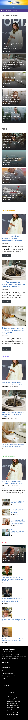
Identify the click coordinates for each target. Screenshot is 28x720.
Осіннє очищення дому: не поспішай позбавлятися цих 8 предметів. (12, 81)
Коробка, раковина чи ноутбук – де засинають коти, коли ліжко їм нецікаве (13, 64)
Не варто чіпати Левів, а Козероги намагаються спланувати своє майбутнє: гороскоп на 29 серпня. (12, 98)
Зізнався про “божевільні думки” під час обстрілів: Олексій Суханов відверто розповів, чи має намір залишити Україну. (13, 600)
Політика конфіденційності (8, 673)
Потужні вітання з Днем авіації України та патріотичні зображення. (12, 160)
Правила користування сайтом (9, 676)
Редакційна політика (6, 681)
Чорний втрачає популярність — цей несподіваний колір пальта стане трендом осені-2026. (12, 579)
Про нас (4, 678)
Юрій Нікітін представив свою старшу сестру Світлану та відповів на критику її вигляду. (13, 620)
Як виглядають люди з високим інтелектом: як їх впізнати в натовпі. (13, 116)
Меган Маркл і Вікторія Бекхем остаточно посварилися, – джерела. (13, 46)
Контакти (4, 670)
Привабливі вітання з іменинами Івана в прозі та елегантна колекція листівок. (13, 177)
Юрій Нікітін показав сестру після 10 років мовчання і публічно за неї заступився (12, 639)
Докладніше (6, 255)
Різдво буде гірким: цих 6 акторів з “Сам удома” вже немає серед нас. (13, 556)
